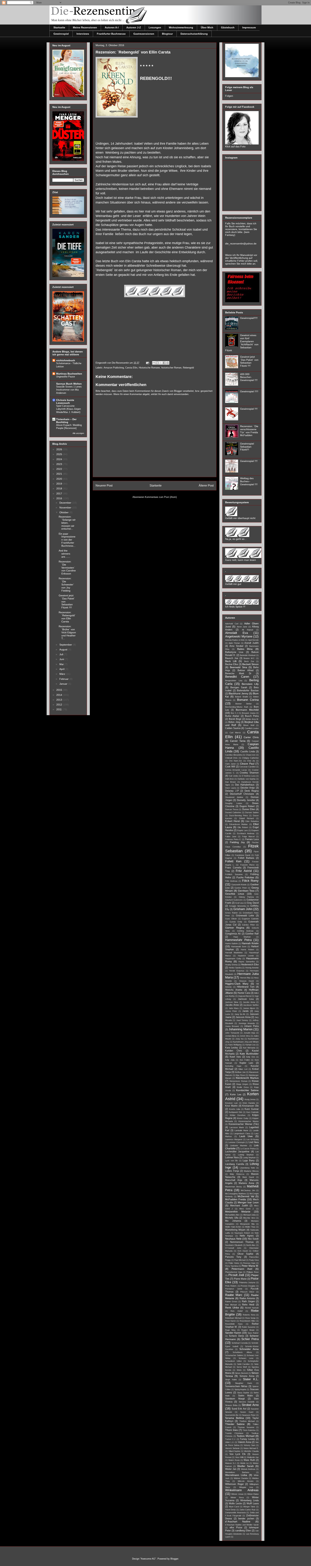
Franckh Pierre (247, 865)
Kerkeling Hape (233, 1066)
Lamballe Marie (241, 1130)
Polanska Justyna (247, 1282)
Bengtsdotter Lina (233, 680)
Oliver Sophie (245, 1254)
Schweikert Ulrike (233, 1361)
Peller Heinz (233, 1263)
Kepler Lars (246, 1063)
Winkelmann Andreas (242, 1490)
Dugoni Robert (247, 806)
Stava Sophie (243, 1393)
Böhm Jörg (234, 722)
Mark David (248, 1177)
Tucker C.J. (230, 1439)
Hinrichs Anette (233, 990)
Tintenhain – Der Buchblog (66, 421)
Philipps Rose (252, 1272)
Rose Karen (230, 1321)
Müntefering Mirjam (235, 1230)
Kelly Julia (230, 1060)
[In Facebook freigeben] (164, 363)
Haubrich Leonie (246, 956)
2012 (59, 704)
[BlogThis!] (157, 363)
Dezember (65, 502)
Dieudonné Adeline (234, 797)
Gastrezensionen (143, 33)
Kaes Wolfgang (235, 1045)
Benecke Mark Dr (238, 673)
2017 (59, 493)
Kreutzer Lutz (231, 1103)
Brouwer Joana (248, 713)
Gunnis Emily (235, 922)
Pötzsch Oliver (247, 1292)
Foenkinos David (242, 855)
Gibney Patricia (246, 897)
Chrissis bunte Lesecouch (65, 401)
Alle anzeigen (78, 433)
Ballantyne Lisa (234, 652)
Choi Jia (251, 761)
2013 (59, 699)
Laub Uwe (246, 1136)
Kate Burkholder (249, 1053)
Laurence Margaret (233, 1139)
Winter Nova (237, 1497)
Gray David (253, 903)
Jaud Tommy (242, 1020)
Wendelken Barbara (237, 1472)
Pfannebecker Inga (233, 1272)
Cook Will (230, 766)
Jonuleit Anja (249, 1033)
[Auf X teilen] (161, 363)
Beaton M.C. (249, 658)
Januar (63, 683)
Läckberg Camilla (234, 1164)
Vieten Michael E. (251, 1448)
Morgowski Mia (247, 1224)
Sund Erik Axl (239, 1409)
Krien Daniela (249, 1103)
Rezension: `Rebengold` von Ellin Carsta (67, 617)
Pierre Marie (240, 1279)
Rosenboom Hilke (247, 1321)
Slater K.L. (251, 1379)
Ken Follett (245, 1060)
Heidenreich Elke (250, 964)
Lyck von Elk (231, 1161)
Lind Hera (254, 1142)
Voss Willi (239, 1457)
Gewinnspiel (61, 33)
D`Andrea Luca (248, 776)
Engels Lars (242, 830)
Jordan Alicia (230, 1036)
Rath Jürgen (248, 1301)
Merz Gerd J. (246, 1209)
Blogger (174, 1558)
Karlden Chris (233, 1051)
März (62, 673)
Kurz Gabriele (252, 1112)
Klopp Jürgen (242, 1084)
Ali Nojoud (247, 630)
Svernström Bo (231, 1415)
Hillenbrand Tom (245, 987)
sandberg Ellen (243, 1530)
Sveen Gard (246, 1412)
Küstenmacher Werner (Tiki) (244, 1124)
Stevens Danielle (246, 1402)
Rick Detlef (236, 1311)
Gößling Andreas (245, 931)
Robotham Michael (233, 1318)
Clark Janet (230, 764)
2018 (59, 488)
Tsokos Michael (245, 1435)
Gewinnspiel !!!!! (249, 391)
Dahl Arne (229, 779)
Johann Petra (251, 1026)
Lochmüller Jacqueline (237, 1151)
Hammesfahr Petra (238, 940)
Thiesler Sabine (235, 1424)
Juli (61, 654)
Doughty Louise (233, 803)
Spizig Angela (240, 1389)
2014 (59, 694)
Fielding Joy (237, 842)
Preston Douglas (248, 1286)
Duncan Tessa (231, 809)
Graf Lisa (239, 903)
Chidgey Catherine (250, 758)
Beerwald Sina (238, 667)
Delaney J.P (232, 791)
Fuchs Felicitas (245, 877)
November (65, 507)
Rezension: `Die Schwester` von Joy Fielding (66, 584)
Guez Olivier (231, 919)
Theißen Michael (247, 1421)
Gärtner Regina (234, 927)
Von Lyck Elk (237, 1454)
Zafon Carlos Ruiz (248, 1510)
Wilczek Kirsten (245, 1481)
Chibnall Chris (231, 758)
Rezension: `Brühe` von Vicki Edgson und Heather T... (67, 632)
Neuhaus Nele (233, 1238)
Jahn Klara (234, 1008)
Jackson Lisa (246, 999)
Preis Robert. (231, 1286)
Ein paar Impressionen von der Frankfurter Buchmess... (67, 539)
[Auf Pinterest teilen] (167, 363)
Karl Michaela (249, 1048)
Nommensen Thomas (242, 1242)
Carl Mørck (235, 732)
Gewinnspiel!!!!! (249, 318)
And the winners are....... (64, 553)
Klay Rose (240, 1075)
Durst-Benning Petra (238, 815)
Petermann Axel (242, 1268)
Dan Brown (230, 782)
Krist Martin (231, 1106)
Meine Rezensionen (85, 27)
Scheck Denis (236, 1336)
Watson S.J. (230, 1463)
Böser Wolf (248, 725)
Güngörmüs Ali (233, 933)
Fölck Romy (250, 880)
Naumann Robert (242, 1233)
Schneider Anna (249, 1349)
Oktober (64, 512)
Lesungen (155, 27)
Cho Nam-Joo (235, 761)
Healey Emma (231, 965)
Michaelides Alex (232, 1215)
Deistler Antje (247, 788)
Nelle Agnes (247, 1236)
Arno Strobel (236, 646)
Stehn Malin (245, 1395)
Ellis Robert (243, 827)
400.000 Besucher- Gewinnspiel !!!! (249, 377)
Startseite (59, 27)
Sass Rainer (253, 1333)
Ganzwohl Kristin (238, 884)
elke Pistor (236, 1527)
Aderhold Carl (231, 624)
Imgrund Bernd (244, 996)
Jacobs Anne (232, 1005)
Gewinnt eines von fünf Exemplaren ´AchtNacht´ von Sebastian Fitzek (241, 343)
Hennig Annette (252, 968)
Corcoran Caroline (247, 767)
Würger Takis (249, 1507)
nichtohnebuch (65, 360)
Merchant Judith (239, 1205)
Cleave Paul (247, 763)
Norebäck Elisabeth (233, 1245)
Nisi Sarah (253, 1239)
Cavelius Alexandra (233, 755)
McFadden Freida (235, 1199)
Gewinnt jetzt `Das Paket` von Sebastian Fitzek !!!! (249, 361)
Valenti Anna (244, 1442)
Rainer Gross (231, 1301)
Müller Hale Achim (233, 1227)
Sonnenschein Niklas (236, 1386)
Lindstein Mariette (238, 1145)
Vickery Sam (249, 1445)
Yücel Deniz (230, 1510)
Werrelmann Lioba (236, 1475)
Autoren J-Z (133, 27)
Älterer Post (206, 485)
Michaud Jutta (249, 1215)
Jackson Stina (231, 1002)
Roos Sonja (250, 1318)
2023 (59, 464)
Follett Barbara (246, 858)
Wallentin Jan (253, 1457)
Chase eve (251, 755)
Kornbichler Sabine (247, 1090)
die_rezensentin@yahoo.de (240, 243)
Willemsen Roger (234, 1484)
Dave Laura (230, 788)
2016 (59, 498)
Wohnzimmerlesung (181, 27)
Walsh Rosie (234, 1460)
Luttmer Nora (232, 1157)
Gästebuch (228, 27)
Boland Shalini (241, 697)
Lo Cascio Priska (248, 1148)
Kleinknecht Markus (247, 1077)
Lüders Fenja (232, 1171)
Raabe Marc (233, 1295)
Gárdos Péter (248, 925)
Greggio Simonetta (237, 906)
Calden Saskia (232, 728)
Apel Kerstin (253, 640)
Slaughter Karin (243, 1383)
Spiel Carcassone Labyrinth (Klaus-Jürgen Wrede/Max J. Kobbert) (68, 409)
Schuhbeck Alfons (242, 1352)
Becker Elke (231, 664)
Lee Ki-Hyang (252, 1139)
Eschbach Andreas (246, 833)
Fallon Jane (230, 836)
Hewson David (246, 981)
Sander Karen (233, 1332)
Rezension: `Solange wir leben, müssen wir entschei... (67, 522)
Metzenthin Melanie (237, 1211)
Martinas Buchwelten (69, 373)
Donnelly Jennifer (246, 800)
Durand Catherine (233, 812)
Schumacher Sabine (234, 1355)
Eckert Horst (232, 821)
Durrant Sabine (252, 812)
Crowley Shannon (249, 773)
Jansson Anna (243, 1017)
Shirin (239, 1370)
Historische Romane (149, 367)
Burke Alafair (232, 716)
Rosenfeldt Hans (234, 1324)
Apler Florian (234, 643)
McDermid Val (246, 1196)
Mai (61, 664)
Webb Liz (244, 1463)
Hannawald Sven (238, 946)
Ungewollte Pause (65, 376)
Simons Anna (247, 1376)
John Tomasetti (232, 1033)
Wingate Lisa (246, 1487)
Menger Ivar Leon (248, 1202)
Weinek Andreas (248, 1469)
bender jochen (246, 1518)
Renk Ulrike (232, 1307)
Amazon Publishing (114, 367)
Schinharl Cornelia (240, 1343)
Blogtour (167, 33)
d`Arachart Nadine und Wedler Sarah (242, 1525)
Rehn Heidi (248, 1304)
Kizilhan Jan (240, 1072)
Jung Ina (239, 1039)
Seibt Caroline (243, 1364)
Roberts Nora (249, 1315)
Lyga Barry (249, 1160)
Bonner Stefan (243, 704)
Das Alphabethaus (245, 785)
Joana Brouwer (232, 1026)
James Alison (249, 1008)
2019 (59, 483)
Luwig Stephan (249, 1157)
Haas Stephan (242, 937)
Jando (245, 1011)
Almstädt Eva (236, 633)
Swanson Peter (248, 1415)
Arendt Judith (251, 643)
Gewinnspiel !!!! (249, 408)
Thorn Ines (231, 1430)
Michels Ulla (231, 1218)
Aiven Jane (242, 627)
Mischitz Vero (249, 1218)
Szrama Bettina (234, 1418)
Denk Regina (252, 791)
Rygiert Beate (247, 1330)
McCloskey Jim (248, 1190)
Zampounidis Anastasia (235, 1512)
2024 (59, 459)
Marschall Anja (233, 1180)
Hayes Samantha (246, 961)
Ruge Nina (230, 1330)
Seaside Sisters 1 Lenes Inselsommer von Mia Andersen (69, 389)
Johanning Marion (240, 1029)
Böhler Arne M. (252, 719)
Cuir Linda (233, 776)
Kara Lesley (231, 1047)
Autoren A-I (112, 27)
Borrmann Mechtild (247, 709)
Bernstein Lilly (250, 684)
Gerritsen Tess (246, 890)
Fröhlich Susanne (234, 874)
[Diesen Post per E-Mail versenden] (154, 363)
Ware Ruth (249, 1460)
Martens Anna (246, 1183)
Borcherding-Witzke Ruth (236, 707)
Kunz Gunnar (252, 1109)
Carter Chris (251, 737)
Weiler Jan (230, 1469)
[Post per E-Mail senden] (147, 362)
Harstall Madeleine (234, 953)
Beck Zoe (249, 661)
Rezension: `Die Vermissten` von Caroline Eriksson (67, 567)
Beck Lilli (230, 661)
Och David (243, 1251)
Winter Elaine (253, 1494)
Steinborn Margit (235, 1398)
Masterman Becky (233, 1187)
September (66, 644)
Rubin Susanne (248, 1327)
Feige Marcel (248, 836)
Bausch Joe (231, 658)
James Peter (231, 1011)
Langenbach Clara (242, 1133)
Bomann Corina (248, 700)
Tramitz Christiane (234, 1433)
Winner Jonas (237, 1494)
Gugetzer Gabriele (250, 919)
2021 (59, 473)
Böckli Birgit (235, 719)
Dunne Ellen (248, 809)
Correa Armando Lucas (236, 770)
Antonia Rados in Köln (234, 640)
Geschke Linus (234, 893)
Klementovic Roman (238, 1081)
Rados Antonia (247, 1298)
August (63, 649)
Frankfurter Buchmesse (111, 33)
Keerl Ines (235, 1057)
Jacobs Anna (249, 1002)
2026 (59, 449)
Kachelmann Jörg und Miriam (246, 1042)
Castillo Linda (247, 751)
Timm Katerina (249, 1430)
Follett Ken (233, 861)
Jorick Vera (245, 1036)
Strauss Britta (231, 1405)
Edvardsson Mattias (238, 824)
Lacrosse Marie (236, 1127)
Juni (62, 659)
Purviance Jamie (233, 1289)
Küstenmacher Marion (248, 1121)
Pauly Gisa (254, 1260)
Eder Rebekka (252, 821)
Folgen (229, 95)
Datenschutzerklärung (194, 33)
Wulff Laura (253, 1503)
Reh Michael (231, 1305)
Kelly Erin (250, 1057)
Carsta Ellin (131, 367)
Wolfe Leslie (235, 1503)
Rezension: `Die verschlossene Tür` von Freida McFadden (249, 431)
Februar (64, 678)
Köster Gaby (242, 1118)
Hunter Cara (244, 993)
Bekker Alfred (245, 670)
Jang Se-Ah (240, 1014)
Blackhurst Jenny (238, 693)
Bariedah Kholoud (247, 655)
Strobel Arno (250, 1405)
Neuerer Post (104, 485)
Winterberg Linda (249, 1500)
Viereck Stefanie (232, 1448)
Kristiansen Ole (250, 1106)
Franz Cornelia (233, 867)
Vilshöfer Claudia (251, 1451)
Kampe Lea (250, 1045)
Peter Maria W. (250, 1265)
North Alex (250, 1245)
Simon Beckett (241, 1373)
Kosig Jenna (250, 1099)
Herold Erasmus (236, 971)
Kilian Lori (242, 1069)
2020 (59, 478)
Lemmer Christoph (236, 1142)
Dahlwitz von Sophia (246, 779)
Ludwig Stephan (246, 1155)
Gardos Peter (241, 888)
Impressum (249, 27)
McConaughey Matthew (235, 1194)
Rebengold (188, 367)
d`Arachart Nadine (237, 1521)
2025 (59, 454)
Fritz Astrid (244, 871)
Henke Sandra (235, 968)
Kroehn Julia (234, 1109)
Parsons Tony (233, 1257)
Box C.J (234, 713)
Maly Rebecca (237, 1174)
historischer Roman (171, 367)
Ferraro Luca (252, 839)
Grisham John (242, 909)
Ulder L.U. (229, 1442)
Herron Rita (245, 978)
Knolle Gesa (243, 1087)
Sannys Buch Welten (69, 383)
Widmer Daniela (241, 1478)
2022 (59, 469)
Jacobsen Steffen (251, 1005)
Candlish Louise (252, 728)
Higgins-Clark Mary (236, 983)
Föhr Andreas (231, 881)
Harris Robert (247, 949)
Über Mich (207, 27)
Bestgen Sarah (238, 687)
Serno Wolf (242, 1367)
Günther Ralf (252, 933)
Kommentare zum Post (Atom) (161, 497)
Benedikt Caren (237, 676)
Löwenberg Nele (247, 1168)
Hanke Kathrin (231, 943)
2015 (59, 689)
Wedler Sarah (245, 1466)
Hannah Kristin (250, 943)
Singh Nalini (231, 1379)
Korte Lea (235, 1094)
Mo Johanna (233, 1221)
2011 (59, 709)
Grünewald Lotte (245, 915)
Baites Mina (245, 649)
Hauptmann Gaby (233, 958)
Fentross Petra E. (233, 839)
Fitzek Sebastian (242, 848)
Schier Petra (250, 1339)
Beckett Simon (250, 664)
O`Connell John (233, 1248)
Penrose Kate (249, 1263)
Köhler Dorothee (238, 1115)
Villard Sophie (234, 1451)
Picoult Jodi (236, 1275)
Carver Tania (237, 740)
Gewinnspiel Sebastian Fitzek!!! (247, 446)
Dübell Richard (246, 818)
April (62, 669)
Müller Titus (250, 1227)
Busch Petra (252, 716)
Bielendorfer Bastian (248, 690)
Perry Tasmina (231, 1266)
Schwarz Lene (246, 1358)
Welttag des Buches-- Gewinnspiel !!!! (249, 481)
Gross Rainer (231, 913)
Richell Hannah (252, 1308)
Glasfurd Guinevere (234, 900)
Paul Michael (239, 1260)
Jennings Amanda (246, 1023)
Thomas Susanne (246, 1427)
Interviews (82, 33)
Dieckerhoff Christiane (242, 794)
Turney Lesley (247, 1439)
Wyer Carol (234, 1507)
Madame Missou (251, 1171)
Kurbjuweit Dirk (235, 1112)
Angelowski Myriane (238, 636)
